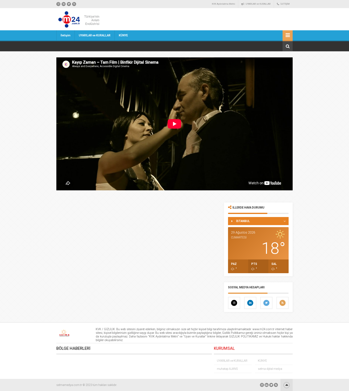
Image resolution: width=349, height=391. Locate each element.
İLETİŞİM (285, 4)
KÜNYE (123, 35)
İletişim (65, 35)
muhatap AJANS (227, 368)
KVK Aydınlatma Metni (223, 4)
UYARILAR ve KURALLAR (258, 4)
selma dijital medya (270, 368)
